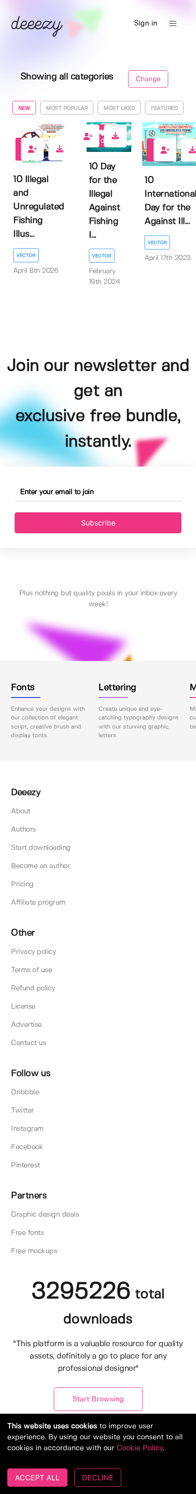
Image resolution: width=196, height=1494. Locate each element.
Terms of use (31, 970)
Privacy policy (33, 951)
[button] (173, 24)
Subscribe (98, 522)
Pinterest (25, 1165)
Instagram (27, 1128)
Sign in (145, 23)
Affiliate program (38, 902)
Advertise (26, 1024)
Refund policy (33, 988)
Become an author (40, 866)
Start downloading (41, 847)
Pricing (22, 884)
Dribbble (25, 1092)
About (21, 811)
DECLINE (97, 1477)
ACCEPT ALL (37, 1477)
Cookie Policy (140, 1448)
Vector (26, 255)
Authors (23, 829)
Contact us (28, 1043)
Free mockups (34, 1251)
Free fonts (27, 1232)
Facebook (27, 1147)
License (23, 1006)
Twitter (22, 1110)
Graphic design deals (45, 1214)
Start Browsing (98, 1399)
